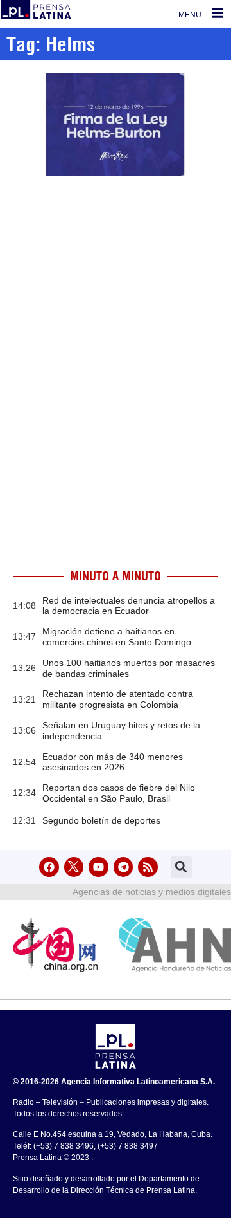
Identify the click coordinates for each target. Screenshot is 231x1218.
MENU (189, 14)
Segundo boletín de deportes (101, 820)
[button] (181, 867)
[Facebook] (49, 867)
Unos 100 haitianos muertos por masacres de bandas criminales (128, 668)
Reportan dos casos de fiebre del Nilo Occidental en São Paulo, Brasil (118, 793)
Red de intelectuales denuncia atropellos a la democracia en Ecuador (128, 605)
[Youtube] (98, 867)
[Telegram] (123, 867)
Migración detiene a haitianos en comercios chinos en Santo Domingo (116, 636)
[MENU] (217, 12)
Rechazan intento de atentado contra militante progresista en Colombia (117, 699)
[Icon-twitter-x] (74, 867)
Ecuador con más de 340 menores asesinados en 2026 (112, 762)
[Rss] (148, 867)
